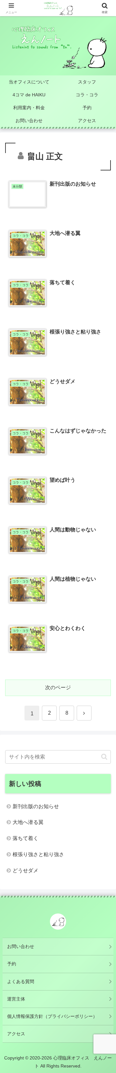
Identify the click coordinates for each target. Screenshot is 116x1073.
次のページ (58, 687)
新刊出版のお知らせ (36, 806)
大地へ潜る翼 (28, 822)
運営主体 (16, 998)
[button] (104, 756)
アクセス (16, 1033)
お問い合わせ (20, 946)
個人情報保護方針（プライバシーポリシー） (52, 1016)
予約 (11, 963)
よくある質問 (20, 981)
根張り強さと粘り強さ (38, 854)
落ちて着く (25, 838)
